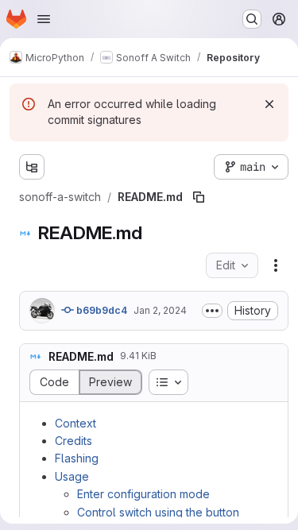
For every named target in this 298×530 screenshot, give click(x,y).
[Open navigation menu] (43, 19)
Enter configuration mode (143, 494)
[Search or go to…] (251, 19)
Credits (73, 440)
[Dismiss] (269, 104)
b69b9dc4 (100, 310)
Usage (72, 476)
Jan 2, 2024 (160, 310)
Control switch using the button (158, 512)
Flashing (77, 458)
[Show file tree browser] (32, 167)
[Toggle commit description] (212, 311)
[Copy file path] (198, 197)
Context (75, 423)
